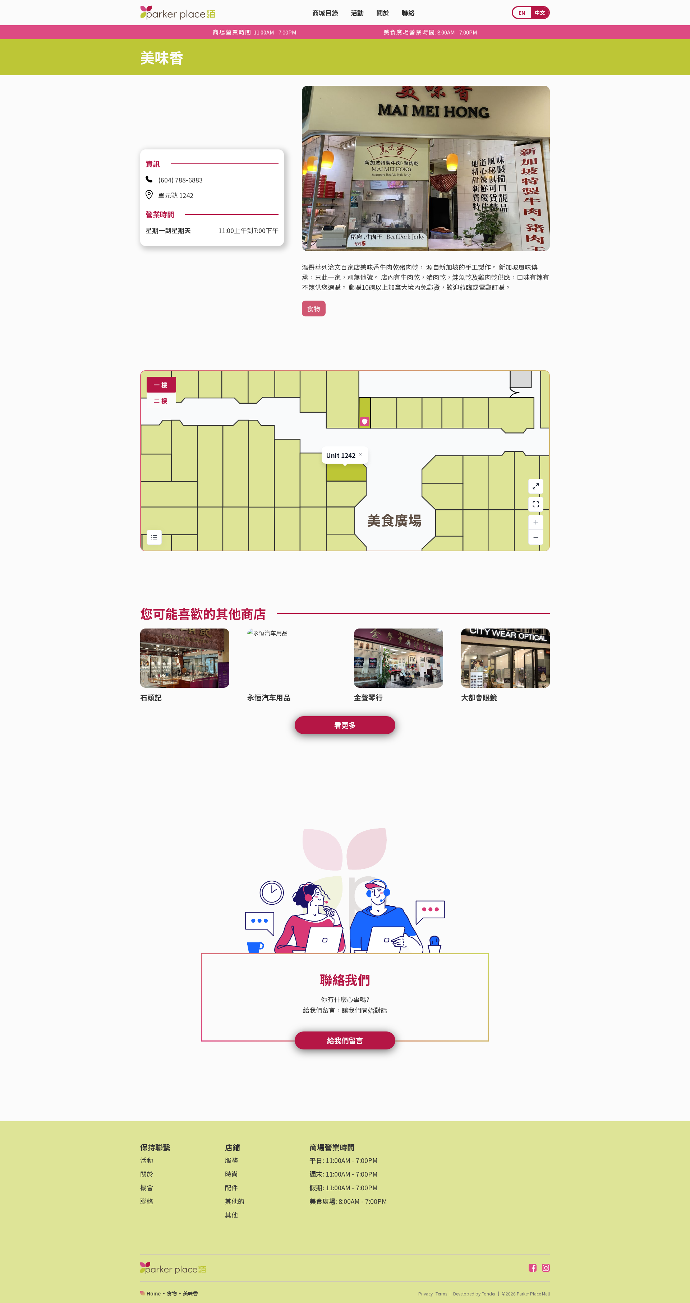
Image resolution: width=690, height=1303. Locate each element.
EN (522, 12)
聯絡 (408, 13)
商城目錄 (325, 13)
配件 (231, 1187)
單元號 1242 (175, 195)
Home (154, 1293)
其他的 (234, 1201)
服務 (231, 1160)
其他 (231, 1214)
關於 (382, 13)
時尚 (231, 1173)
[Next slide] (539, 168)
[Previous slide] (312, 168)
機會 (146, 1187)
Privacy (425, 1294)
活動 (357, 13)
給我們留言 (345, 1040)
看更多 (345, 725)
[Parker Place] (177, 12)
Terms (441, 1294)
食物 (313, 308)
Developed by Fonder (474, 1294)
